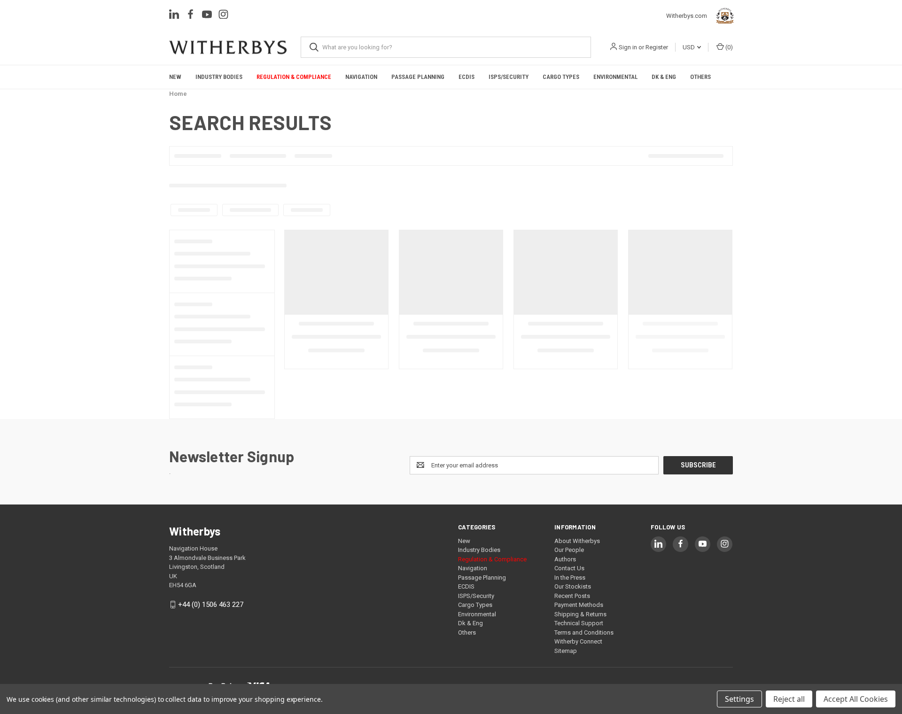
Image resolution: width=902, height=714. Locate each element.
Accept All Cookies (856, 699)
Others (700, 76)
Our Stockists (572, 586)
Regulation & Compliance (294, 76)
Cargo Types (561, 76)
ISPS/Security (509, 76)
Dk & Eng (664, 76)
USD (689, 47)
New (175, 76)
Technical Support (578, 623)
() (728, 47)
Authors (565, 559)
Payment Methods (578, 604)
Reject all (789, 699)
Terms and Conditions (584, 632)
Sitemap (565, 650)
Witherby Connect (578, 641)
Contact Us (569, 568)
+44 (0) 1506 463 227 (210, 604)
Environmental (615, 76)
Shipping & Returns (580, 614)
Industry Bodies (218, 76)
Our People (569, 549)
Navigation (361, 76)
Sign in (628, 47)
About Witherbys (577, 540)
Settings (739, 699)
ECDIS (466, 76)
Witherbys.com (689, 15)
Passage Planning (417, 76)
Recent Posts (572, 595)
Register (656, 47)
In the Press (569, 577)
